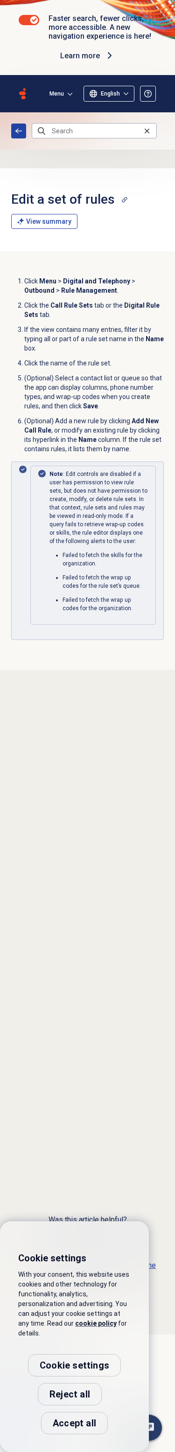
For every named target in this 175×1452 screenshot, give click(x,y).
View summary (48, 221)
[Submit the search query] (41, 131)
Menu (56, 93)
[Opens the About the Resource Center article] (148, 94)
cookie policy (96, 1323)
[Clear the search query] (147, 131)
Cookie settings (74, 1365)
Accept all (74, 1423)
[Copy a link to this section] (124, 199)
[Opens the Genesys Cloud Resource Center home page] (22, 93)
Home (18, 131)
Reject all (69, 1394)
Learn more (80, 55)
